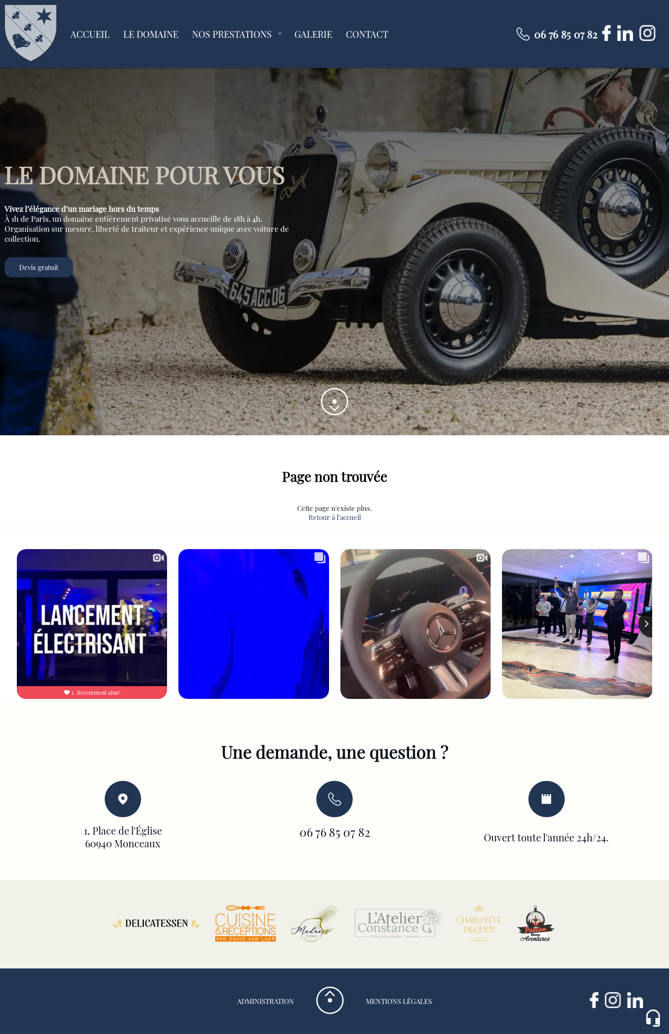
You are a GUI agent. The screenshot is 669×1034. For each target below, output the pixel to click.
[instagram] (649, 38)
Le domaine (150, 34)
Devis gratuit (38, 267)
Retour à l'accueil (335, 517)
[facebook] (609, 38)
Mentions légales (399, 1001)
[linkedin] (628, 38)
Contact (367, 34)
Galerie (313, 34)
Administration (265, 1001)
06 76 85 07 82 (566, 34)
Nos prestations (232, 34)
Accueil (90, 34)
